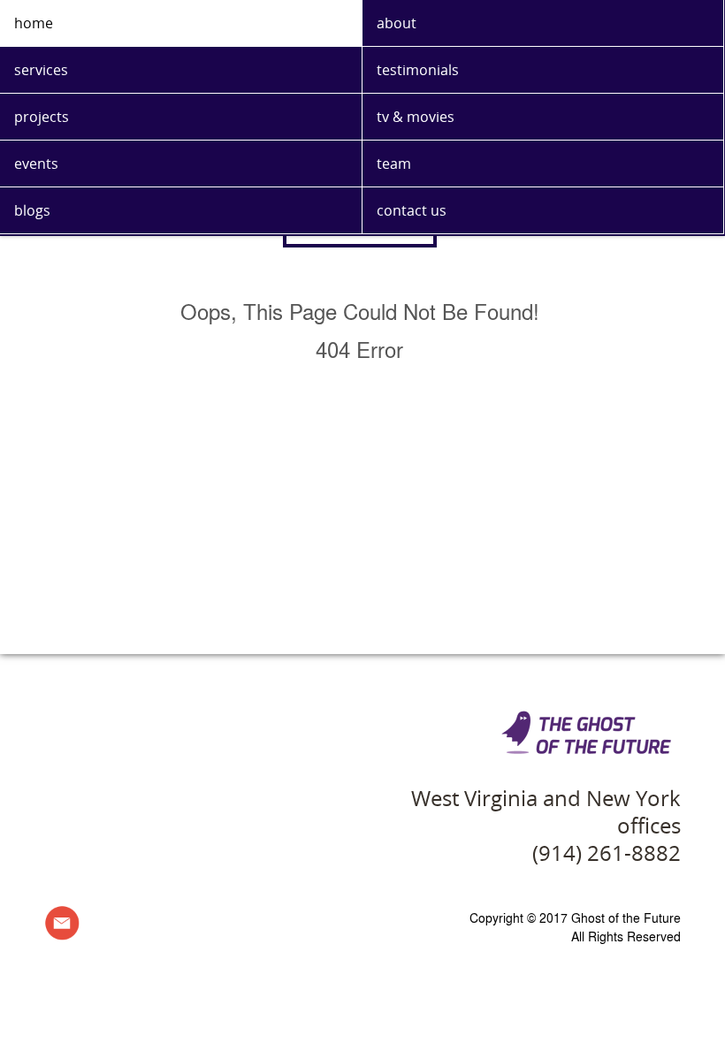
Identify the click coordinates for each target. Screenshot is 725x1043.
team (394, 163)
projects (41, 116)
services (41, 70)
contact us (411, 210)
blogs (32, 210)
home (33, 23)
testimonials (418, 70)
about (396, 23)
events (36, 163)
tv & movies (415, 116)
